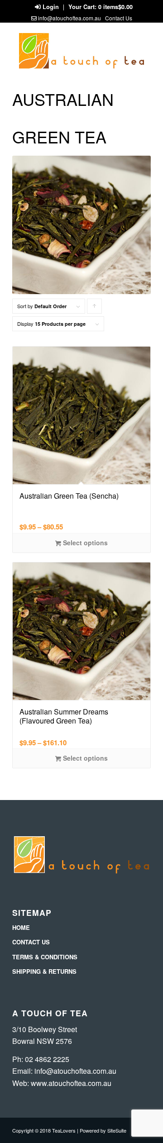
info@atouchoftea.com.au (69, 18)
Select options (84, 542)
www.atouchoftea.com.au (71, 1083)
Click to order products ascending (94, 308)
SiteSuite (116, 1130)
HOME (21, 927)
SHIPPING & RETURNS (44, 971)
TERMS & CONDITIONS (44, 956)
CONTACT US (31, 942)
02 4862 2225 (47, 1059)
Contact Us (118, 18)
